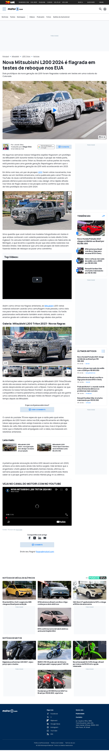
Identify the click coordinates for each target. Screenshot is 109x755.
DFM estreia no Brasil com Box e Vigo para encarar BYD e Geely (90, 378)
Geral (87, 364)
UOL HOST (34, 2)
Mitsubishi (15, 56)
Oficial (88, 403)
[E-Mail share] (45, 538)
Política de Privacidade (41, 743)
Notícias (5, 17)
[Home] (15, 9)
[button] (5, 371)
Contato (79, 717)
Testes (12, 17)
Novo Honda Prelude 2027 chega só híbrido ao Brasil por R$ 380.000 (90, 359)
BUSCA (80, 2)
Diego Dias (27, 147)
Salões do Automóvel (61, 17)
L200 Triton (26, 56)
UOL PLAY (57, 2)
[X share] (34, 538)
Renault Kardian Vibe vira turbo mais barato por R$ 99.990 (90, 399)
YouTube (19, 530)
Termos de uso (70, 743)
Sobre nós (79, 710)
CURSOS (49, 2)
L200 (40, 172)
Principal (6, 56)
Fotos (48, 17)
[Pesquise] (100, 9)
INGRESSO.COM (24, 2)
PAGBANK (42, 2)
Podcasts (40, 17)
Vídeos (32, 17)
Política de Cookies (57, 743)
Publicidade (80, 714)
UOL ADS (65, 2)
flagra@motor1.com (45, 551)
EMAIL (101, 2)
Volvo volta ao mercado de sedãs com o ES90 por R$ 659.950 (90, 369)
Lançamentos (90, 373)
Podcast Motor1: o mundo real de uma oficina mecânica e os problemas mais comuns (90, 389)
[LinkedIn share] (39, 538)
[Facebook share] (29, 538)
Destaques (21, 17)
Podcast (89, 393)
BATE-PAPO (91, 2)
